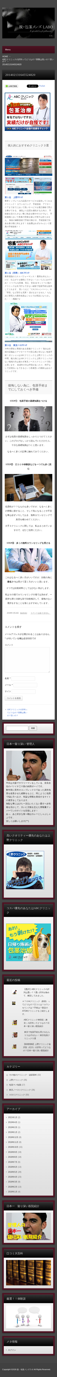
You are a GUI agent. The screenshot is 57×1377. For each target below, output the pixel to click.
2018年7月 (12, 1162)
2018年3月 (12, 1182)
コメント (9, 645)
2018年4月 (12, 1177)
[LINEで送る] (11, 86)
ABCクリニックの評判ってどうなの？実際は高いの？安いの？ (17, 712)
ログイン (12, 1350)
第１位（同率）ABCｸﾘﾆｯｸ (17, 273)
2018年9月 (12, 1152)
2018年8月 (12, 1157)
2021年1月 (12, 1117)
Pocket (42, 86)
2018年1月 (12, 1192)
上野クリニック (16, 1080)
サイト (8, 691)
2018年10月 (13, 1147)
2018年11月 (13, 1142)
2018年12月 (13, 1137)
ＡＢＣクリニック (17, 1095)
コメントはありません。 (41, 613)
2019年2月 (12, 1127)
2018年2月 (12, 1187)
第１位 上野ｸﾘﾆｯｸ (14, 197)
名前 (8, 678)
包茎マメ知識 (15, 1085)
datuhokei (23, 613)
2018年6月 (12, 1167)
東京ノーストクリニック (20, 1090)
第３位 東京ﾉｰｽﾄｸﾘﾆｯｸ (16, 345)
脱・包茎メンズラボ (25, 1369)
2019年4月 (12, 1122)
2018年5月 (12, 1172)
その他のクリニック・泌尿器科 (23, 1075)
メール (9, 685)
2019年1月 (12, 1132)
